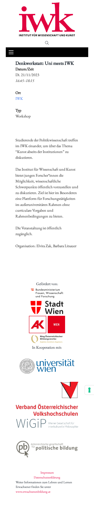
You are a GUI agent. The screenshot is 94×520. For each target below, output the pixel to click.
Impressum (47, 472)
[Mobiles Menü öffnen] (11, 52)
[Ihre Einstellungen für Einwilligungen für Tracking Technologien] (89, 390)
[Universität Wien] (47, 366)
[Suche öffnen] (47, 43)
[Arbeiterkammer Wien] (47, 324)
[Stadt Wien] (47, 307)
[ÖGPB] (47, 447)
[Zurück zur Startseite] (47, 19)
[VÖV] (47, 399)
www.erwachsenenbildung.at (33, 492)
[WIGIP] (47, 424)
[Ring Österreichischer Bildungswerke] (47, 339)
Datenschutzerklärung (47, 477)
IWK (19, 98)
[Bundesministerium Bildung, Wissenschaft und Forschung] (47, 293)
